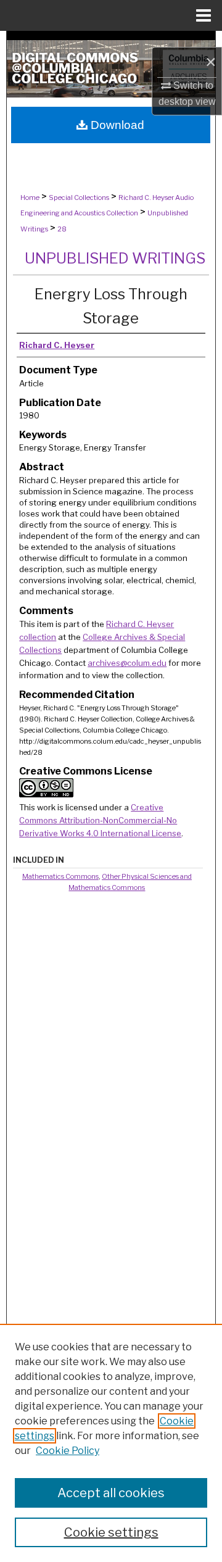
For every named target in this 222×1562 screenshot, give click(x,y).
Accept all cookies (111, 1492)
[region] (111, 1443)
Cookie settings (111, 1532)
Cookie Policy (67, 1450)
